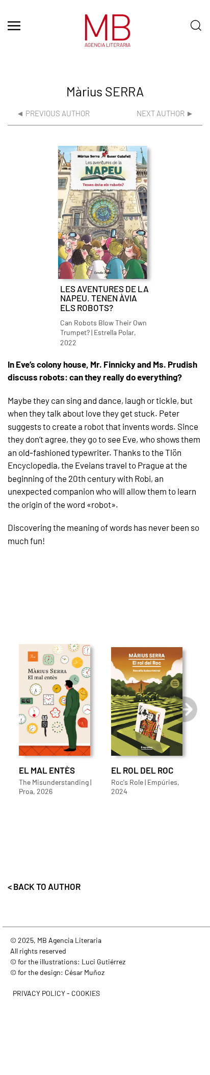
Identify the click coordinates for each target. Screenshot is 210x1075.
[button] (14, 25)
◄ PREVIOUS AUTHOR (53, 113)
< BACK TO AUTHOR (44, 886)
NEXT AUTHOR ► (165, 113)
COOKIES (85, 993)
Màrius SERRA (105, 91)
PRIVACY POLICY (39, 993)
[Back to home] (105, 35)
